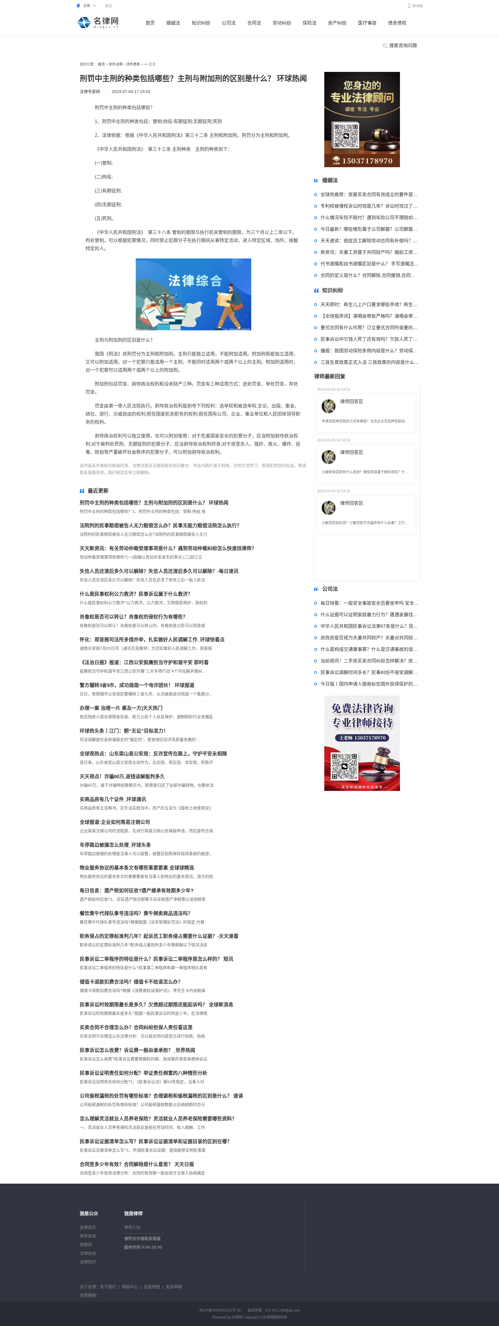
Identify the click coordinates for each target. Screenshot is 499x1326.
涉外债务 (133, 64)
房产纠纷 (337, 23)
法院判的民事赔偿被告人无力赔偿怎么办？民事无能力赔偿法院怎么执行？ (161, 525)
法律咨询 (88, 1253)
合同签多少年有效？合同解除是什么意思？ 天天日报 (137, 1164)
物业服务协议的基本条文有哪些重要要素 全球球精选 (137, 868)
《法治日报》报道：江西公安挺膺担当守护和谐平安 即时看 (144, 662)
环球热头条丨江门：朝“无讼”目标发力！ (124, 731)
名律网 (237, 1317)
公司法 (229, 23)
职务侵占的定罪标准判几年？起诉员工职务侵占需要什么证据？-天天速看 (159, 936)
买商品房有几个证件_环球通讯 (113, 799)
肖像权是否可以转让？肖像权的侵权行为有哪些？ (134, 617)
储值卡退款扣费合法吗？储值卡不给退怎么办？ (131, 982)
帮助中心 (130, 1286)
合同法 (254, 23)
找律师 (86, 1244)
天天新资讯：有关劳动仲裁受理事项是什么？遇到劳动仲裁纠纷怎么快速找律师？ (168, 548)
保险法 (309, 23)
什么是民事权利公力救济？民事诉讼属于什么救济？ (136, 594)
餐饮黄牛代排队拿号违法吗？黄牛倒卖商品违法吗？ (136, 913)
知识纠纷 (201, 23)
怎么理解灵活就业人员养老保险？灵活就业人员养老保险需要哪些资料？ (158, 1119)
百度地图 (152, 1286)
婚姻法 (173, 23)
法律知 (232, 472)
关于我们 (108, 1286)
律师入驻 (132, 1227)
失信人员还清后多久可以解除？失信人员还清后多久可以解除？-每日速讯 (159, 571)
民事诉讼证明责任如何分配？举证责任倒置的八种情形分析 (143, 1073)
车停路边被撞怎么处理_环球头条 (115, 845)
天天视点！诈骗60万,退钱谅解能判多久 (122, 776)
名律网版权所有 (275, 1317)
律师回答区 (351, 432)
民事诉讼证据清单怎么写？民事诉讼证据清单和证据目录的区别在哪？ (156, 1141)
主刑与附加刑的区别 (206, 472)
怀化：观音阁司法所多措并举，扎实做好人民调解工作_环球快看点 (152, 639)
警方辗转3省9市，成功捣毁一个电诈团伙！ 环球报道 (137, 685)
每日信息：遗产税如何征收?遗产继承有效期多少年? (136, 890)
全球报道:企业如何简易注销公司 (115, 822)
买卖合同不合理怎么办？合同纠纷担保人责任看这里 (136, 1027)
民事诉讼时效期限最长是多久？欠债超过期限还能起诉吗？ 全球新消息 (156, 1004)
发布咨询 (88, 1236)
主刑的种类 (177, 472)
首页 (108, 6)
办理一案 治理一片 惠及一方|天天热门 (121, 708)
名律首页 (88, 1227)
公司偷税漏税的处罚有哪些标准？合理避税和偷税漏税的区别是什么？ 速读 (161, 1096)
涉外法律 (115, 64)
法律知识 (88, 1262)
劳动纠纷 (282, 23)
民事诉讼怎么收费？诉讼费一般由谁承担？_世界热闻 (137, 1050)
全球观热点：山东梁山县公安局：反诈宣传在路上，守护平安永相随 (153, 754)
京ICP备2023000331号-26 (220, 1310)
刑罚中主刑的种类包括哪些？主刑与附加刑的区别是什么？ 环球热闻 (154, 503)
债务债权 (397, 23)
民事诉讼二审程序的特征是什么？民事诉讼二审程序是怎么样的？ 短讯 (156, 959)
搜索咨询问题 (402, 45)
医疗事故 (367, 23)
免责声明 (174, 1286)
